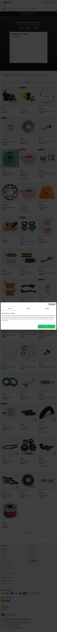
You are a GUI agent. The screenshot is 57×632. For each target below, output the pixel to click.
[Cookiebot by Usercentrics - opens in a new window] (49, 304)
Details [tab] (28, 308)
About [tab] (47, 308)
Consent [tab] (10, 308)
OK (46, 326)
